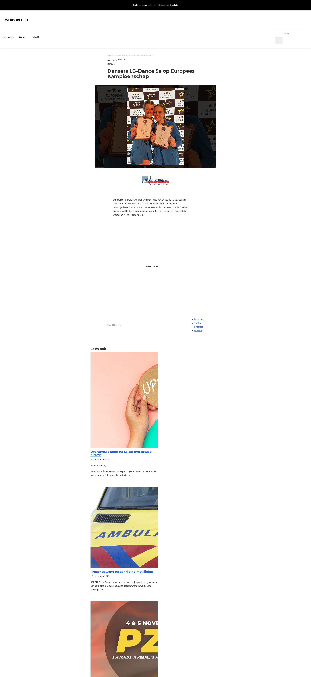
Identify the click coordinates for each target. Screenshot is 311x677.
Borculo (115, 55)
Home (109, 55)
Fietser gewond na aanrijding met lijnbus (122, 571)
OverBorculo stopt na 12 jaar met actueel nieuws (121, 453)
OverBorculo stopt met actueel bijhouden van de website (155, 5)
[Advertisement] (152, 239)
